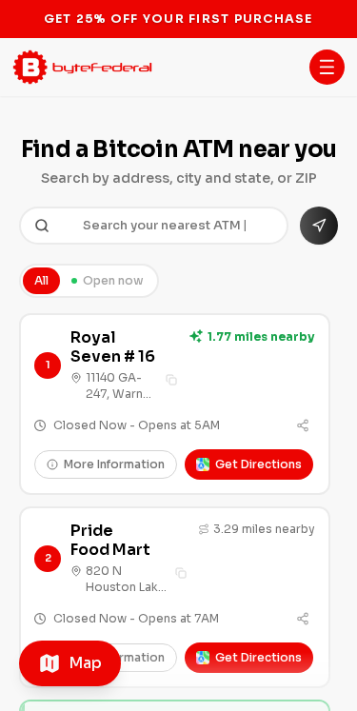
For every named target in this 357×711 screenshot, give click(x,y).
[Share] (302, 425)
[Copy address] (171, 379)
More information (114, 464)
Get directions (258, 464)
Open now (113, 280)
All (41, 280)
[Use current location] (319, 226)
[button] (327, 67)
